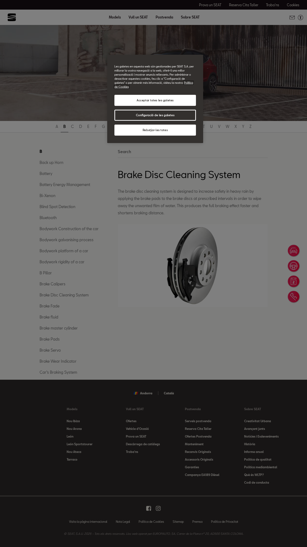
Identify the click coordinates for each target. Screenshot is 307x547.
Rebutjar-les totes (155, 130)
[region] (155, 99)
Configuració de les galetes (155, 115)
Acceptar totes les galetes (155, 100)
